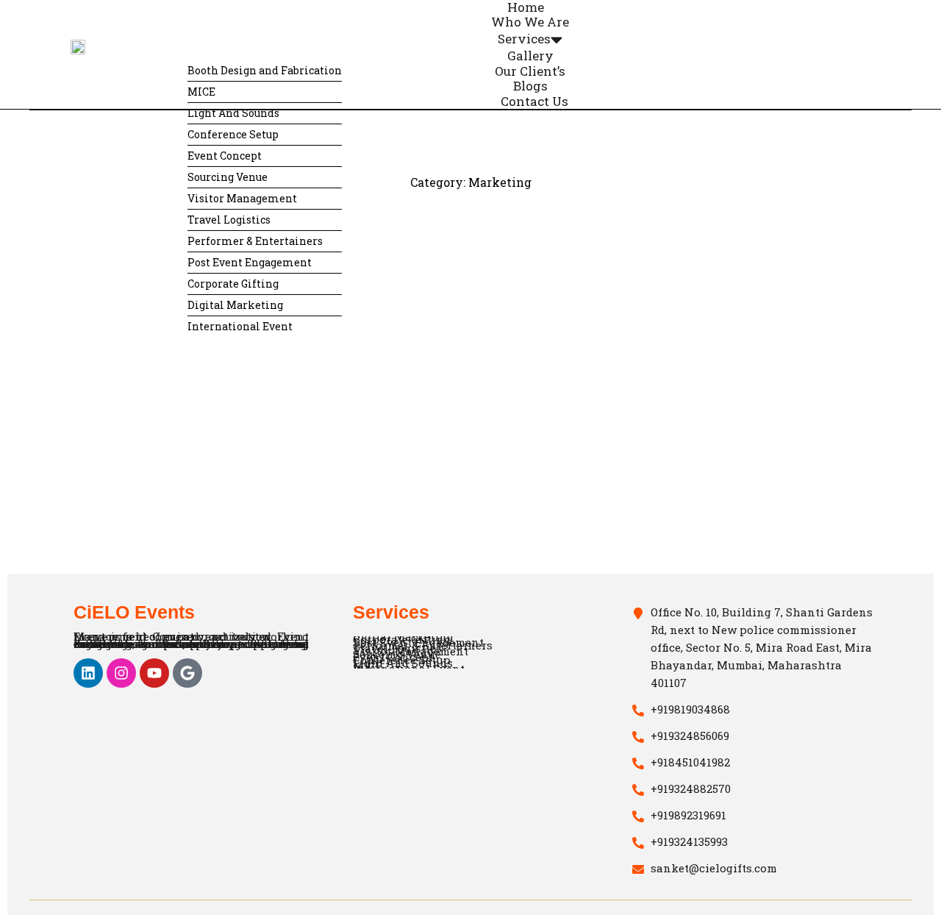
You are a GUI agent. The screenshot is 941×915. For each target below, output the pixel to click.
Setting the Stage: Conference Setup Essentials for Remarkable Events (161, 461)
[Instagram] (121, 673)
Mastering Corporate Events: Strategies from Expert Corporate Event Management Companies (441, 463)
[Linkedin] (88, 673)
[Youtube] (154, 673)
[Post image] (191, 399)
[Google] (187, 673)
